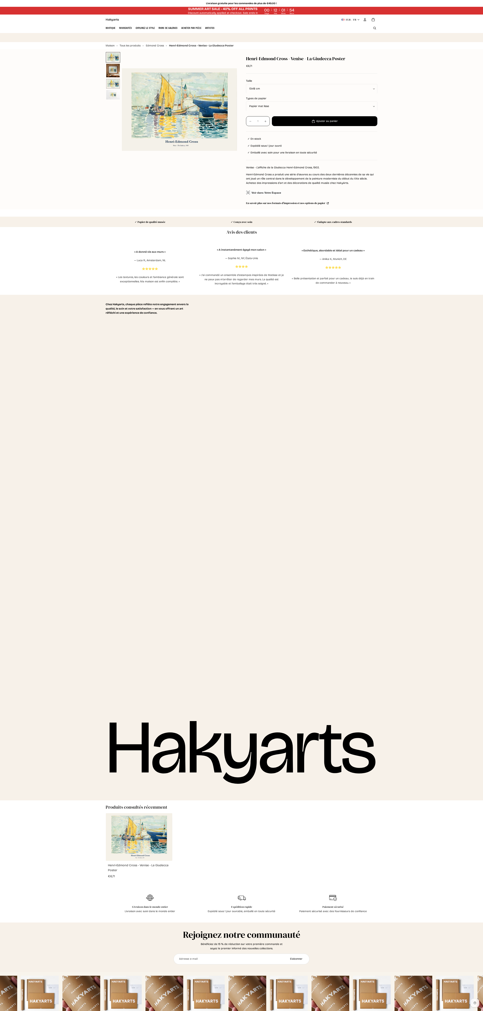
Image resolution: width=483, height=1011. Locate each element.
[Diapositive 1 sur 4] (113, 57)
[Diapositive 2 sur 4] (113, 70)
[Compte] (365, 19)
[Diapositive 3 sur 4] (113, 84)
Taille (249, 81)
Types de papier (256, 98)
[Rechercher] (375, 28)
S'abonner (296, 958)
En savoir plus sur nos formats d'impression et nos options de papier (286, 203)
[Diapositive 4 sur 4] (113, 94)
